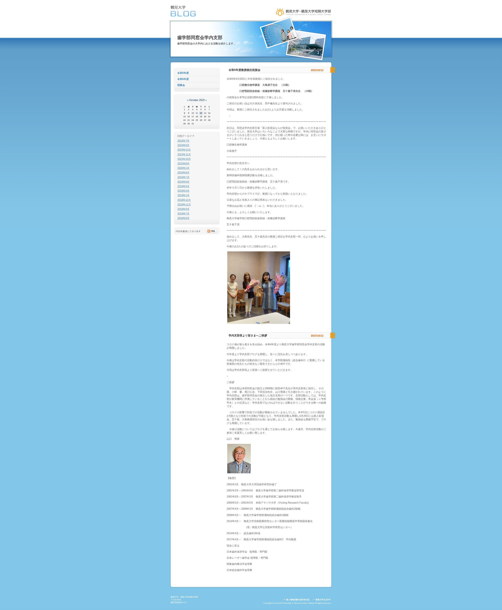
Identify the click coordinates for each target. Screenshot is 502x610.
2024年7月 (183, 140)
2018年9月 (183, 209)
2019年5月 (183, 186)
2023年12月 (184, 149)
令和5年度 (183, 72)
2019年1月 (183, 195)
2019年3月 (183, 190)
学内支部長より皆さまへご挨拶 (248, 335)
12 (201, 113)
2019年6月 (183, 181)
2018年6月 (183, 218)
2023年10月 (184, 159)
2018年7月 (183, 213)
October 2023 (197, 100)
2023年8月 (183, 163)
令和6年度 (183, 79)
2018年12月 (184, 200)
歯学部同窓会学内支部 (199, 37)
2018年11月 (184, 204)
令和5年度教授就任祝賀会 (244, 69)
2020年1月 (183, 168)
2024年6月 (183, 145)
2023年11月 (184, 154)
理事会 (181, 85)
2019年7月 (183, 177)
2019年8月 (183, 172)
